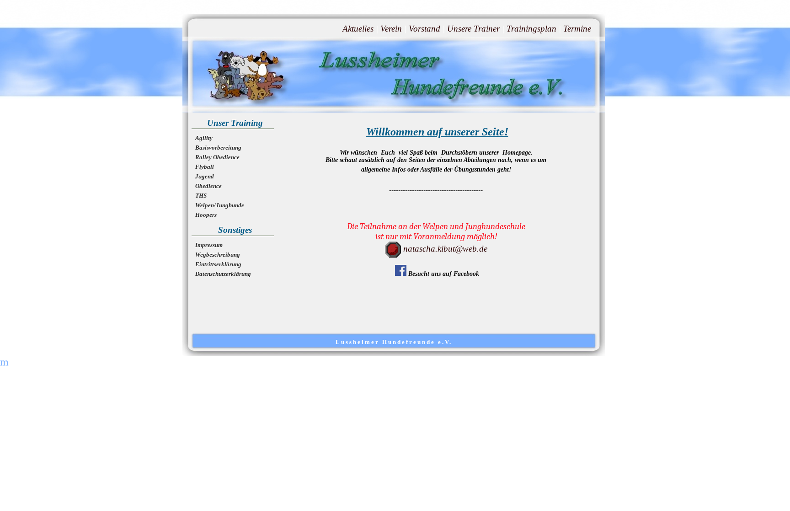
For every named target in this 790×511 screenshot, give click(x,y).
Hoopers (206, 214)
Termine (577, 28)
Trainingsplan (531, 28)
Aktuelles (358, 28)
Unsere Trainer (473, 28)
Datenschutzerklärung (223, 273)
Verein (391, 28)
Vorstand (424, 28)
